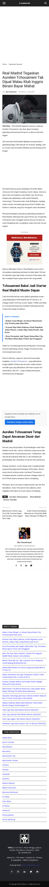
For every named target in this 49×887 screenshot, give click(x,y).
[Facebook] (17, 565)
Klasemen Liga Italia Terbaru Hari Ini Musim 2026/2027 (24, 723)
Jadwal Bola (7, 738)
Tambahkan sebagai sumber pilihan (20, 422)
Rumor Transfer (10, 499)
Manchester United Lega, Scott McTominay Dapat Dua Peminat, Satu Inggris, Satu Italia (12, 514)
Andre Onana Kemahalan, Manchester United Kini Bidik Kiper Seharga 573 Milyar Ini (35, 513)
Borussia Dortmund (10, 792)
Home (4, 64)
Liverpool (6, 774)
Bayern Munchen (9, 788)
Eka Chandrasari (11, 92)
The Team (20, 857)
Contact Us (30, 857)
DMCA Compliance (30, 860)
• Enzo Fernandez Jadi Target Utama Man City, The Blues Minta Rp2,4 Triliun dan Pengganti (24, 337)
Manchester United (10, 760)
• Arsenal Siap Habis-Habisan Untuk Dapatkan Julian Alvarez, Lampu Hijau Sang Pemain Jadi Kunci (24, 329)
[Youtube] (37, 871)
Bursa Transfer (8, 742)
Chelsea (5, 765)
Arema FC (6, 810)
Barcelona (6, 751)
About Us (10, 857)
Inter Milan (6, 801)
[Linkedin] (27, 565)
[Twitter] (32, 565)
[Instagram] (22, 565)
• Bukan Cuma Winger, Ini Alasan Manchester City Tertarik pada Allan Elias (23, 322)
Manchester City (8, 756)
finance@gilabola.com (30, 865)
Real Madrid (35, 497)
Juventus (5, 778)
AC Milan (6, 797)
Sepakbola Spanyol (15, 64)
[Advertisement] (24, 34)
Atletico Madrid (8, 783)
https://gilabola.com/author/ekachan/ (24, 546)
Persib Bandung (8, 819)
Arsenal (5, 769)
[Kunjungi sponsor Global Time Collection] (24, 250)
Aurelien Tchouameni (19, 361)
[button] (45, 3)
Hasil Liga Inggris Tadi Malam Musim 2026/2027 (21, 719)
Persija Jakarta (8, 815)
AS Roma (5, 806)
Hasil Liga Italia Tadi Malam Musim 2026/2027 (20, 710)
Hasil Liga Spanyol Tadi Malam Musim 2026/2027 (21, 714)
